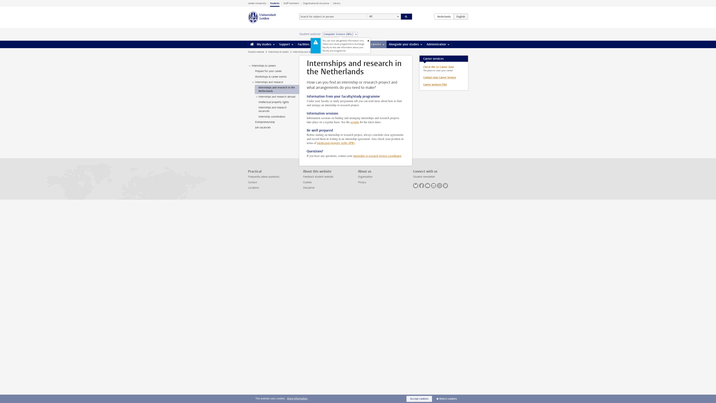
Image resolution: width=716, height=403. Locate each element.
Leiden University (257, 3)
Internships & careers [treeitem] (264, 66)
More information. (297, 398)
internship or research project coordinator (377, 156)
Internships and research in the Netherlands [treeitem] (276, 89)
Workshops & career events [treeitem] (271, 77)
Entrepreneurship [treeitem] (265, 122)
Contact (252, 182)
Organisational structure (316, 3)
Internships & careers (278, 51)
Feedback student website (318, 177)
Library (336, 3)
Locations (253, 188)
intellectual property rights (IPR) (336, 143)
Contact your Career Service (439, 77)
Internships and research (305, 51)
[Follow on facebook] (421, 185)
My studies (264, 44)
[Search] (406, 17)
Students (275, 3)
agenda (355, 122)
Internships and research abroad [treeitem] (276, 97)
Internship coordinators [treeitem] (271, 116)
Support (284, 44)
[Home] (251, 44)
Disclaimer (309, 188)
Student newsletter (424, 177)
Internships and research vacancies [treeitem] (272, 109)
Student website (256, 51)
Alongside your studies (404, 44)
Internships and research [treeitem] (269, 82)
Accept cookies (419, 399)
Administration (436, 44)
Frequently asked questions (263, 177)
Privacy (362, 182)
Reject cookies (448, 399)
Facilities (303, 44)
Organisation (365, 177)
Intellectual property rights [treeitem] (273, 102)
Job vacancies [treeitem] (263, 127)
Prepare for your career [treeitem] (268, 71)
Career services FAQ (435, 84)
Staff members (291, 3)
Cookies (307, 182)
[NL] (444, 17)
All (370, 16)
